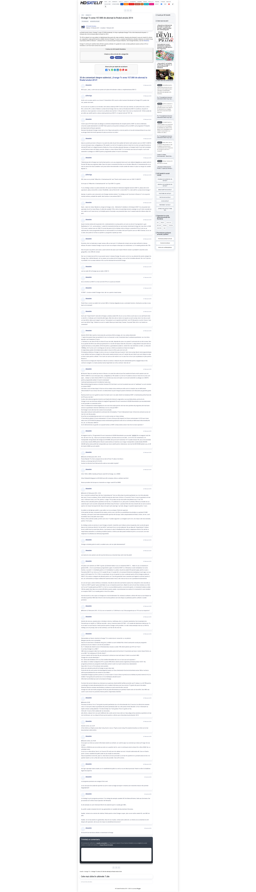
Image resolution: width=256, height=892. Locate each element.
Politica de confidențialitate (165, 247)
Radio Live (168, 1)
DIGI (122, 4)
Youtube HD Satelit (165, 193)
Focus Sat (137, 4)
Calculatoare (107, 4)
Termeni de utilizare (165, 243)
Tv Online (163, 1)
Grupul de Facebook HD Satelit (165, 185)
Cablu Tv (120, 1)
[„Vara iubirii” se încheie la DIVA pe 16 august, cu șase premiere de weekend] (165, 74)
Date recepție (133, 1)
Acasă (105, 1)
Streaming (139, 1)
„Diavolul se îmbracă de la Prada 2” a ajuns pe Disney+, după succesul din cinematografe (164, 27)
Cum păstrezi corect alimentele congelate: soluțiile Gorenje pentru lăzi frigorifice (164, 46)
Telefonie (157, 1)
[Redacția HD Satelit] (83, 27)
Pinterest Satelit (165, 205)
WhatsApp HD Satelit (165, 189)
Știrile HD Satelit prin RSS (165, 209)
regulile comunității (101, 843)
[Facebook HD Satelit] (161, 4)
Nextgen (146, 4)
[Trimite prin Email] (126, 70)
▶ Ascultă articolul (95, 21)
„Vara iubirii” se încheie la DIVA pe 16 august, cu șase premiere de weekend (164, 65)
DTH (83, 15)
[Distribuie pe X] (109, 70)
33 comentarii (85, 21)
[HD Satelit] (91, 3)
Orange (126, 4)
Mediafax (146, 40)
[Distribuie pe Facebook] (106, 70)
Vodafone (131, 4)
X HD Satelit (165, 201)
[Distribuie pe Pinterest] (123, 70)
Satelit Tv (126, 1)
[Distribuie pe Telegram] (115, 70)
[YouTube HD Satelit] (169, 4)
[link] (165, 32)
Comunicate (114, 1)
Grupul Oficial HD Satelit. (106, 845)
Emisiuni (145, 1)
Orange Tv (88, 15)
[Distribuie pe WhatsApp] (112, 70)
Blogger (139, 888)
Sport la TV (150, 1)
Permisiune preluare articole (165, 238)
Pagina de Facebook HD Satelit (165, 179)
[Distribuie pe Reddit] (120, 70)
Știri (110, 1)
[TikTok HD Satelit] (172, 4)
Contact (157, 4)
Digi (158, 222)
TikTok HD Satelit (165, 197)
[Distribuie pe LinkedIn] (118, 70)
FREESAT (162, 222)
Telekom (151, 4)
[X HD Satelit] (105, 6)
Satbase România (115, 4)
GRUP (165, 4)
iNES (142, 4)
